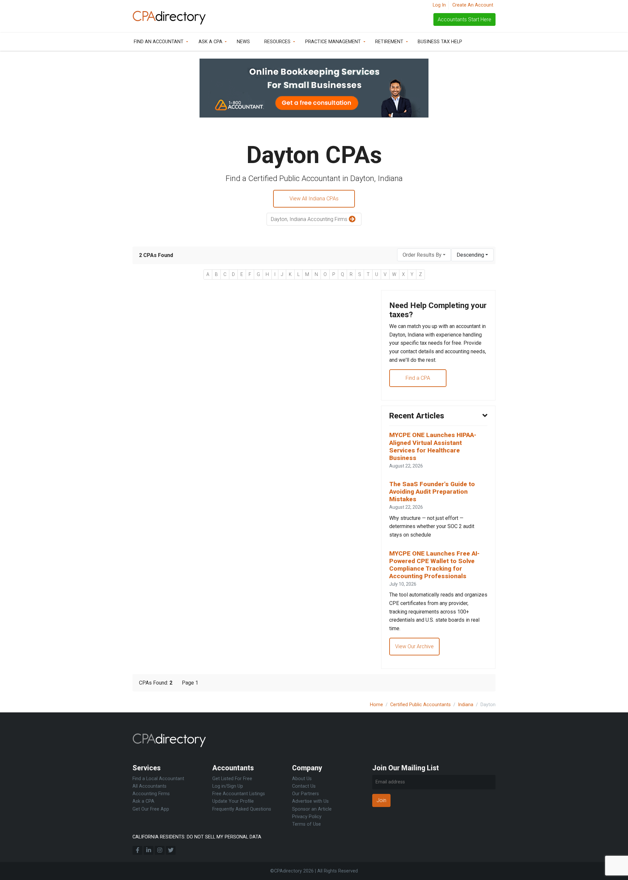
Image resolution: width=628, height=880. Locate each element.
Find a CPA (418, 378)
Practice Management (333, 42)
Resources (277, 42)
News (243, 42)
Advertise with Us (310, 801)
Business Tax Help (440, 42)
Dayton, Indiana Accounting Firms (310, 219)
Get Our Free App (150, 809)
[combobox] (424, 254)
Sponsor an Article (312, 809)
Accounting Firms (151, 794)
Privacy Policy (307, 816)
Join (381, 800)
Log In (439, 5)
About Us (302, 778)
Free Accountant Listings (238, 794)
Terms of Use (306, 824)
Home (376, 704)
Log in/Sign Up (227, 786)
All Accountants (149, 786)
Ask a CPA (210, 42)
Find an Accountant (158, 42)
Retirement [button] (389, 42)
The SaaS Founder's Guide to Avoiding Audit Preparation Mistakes (432, 491)
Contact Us (304, 786)
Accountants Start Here (464, 19)
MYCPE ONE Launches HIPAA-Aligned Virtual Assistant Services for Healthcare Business (432, 446)
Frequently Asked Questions (241, 809)
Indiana (465, 704)
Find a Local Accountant (158, 778)
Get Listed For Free (232, 778)
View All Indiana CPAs (314, 198)
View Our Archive (414, 646)
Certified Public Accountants (420, 704)
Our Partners (305, 794)
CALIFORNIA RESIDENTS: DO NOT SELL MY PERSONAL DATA (196, 837)
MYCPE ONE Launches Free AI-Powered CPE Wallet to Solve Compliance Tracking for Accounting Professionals (434, 565)
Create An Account (472, 5)
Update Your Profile (233, 801)
